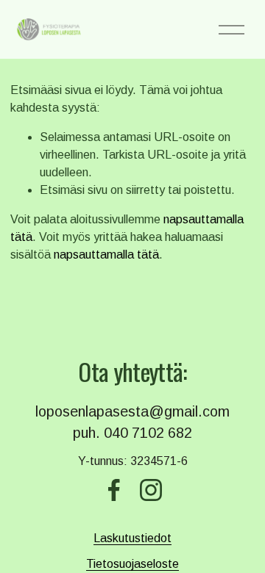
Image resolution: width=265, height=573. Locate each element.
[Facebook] (114, 490)
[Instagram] (151, 490)
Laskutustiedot (132, 538)
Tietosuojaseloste (132, 564)
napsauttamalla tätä (106, 254)
